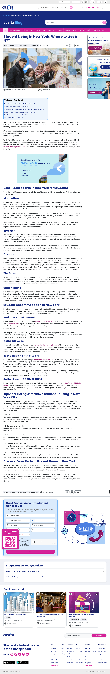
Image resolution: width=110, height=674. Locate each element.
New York (78, 648)
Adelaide (70, 660)
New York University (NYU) (45, 321)
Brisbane (69, 654)
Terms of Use (102, 648)
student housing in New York (14, 147)
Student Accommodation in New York (16, 107)
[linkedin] (23, 654)
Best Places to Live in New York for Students (20, 104)
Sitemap (87, 648)
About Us (101, 660)
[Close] (19, 529)
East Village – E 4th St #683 (44, 359)
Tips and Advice (14, 30)
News (86, 657)
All (5, 30)
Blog (86, 654)
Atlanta (78, 657)
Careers (59, 30)
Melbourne (70, 651)
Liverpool (53, 657)
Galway (63, 654)
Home (5, 15)
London (53, 648)
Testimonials (89, 660)
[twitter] (19, 654)
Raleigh (78, 660)
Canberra (70, 663)
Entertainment (40, 30)
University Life (27, 30)
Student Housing (70, 30)
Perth (69, 657)
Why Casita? (89, 663)
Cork (62, 651)
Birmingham (55, 651)
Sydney (69, 648)
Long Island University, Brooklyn (47, 345)
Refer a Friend (102, 663)
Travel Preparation (85, 30)
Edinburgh (54, 660)
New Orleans (79, 663)
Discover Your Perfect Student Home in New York (20, 112)
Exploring (51, 30)
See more (54, 665)
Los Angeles (79, 654)
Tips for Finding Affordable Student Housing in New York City (24, 109)
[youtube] (27, 654)
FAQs (99, 654)
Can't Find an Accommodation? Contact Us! (19, 115)
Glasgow (53, 654)
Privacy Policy (102, 651)
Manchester (54, 663)
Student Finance (99, 30)
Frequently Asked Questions (13, 118)
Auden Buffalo (12, 324)
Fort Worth (79, 651)
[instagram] (15, 654)
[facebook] (11, 654)
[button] (33, 520)
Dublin (62, 648)
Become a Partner (90, 651)
